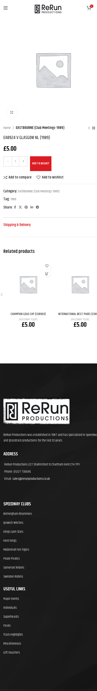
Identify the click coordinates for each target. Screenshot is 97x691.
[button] (47, 274)
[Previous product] (89, 128)
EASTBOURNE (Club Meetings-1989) (40, 128)
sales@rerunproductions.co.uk (31, 479)
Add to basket (40, 163)
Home (7, 128)
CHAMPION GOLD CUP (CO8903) (28, 314)
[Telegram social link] (37, 207)
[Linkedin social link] (32, 207)
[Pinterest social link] (26, 207)
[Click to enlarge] (12, 112)
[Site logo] (48, 17)
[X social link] (20, 207)
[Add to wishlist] (47, 266)
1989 (13, 199)
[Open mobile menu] (5, 7)
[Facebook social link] (15, 207)
